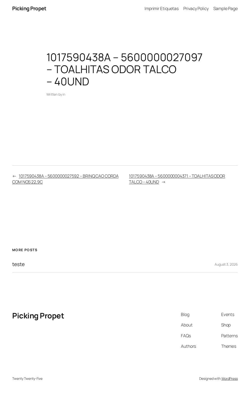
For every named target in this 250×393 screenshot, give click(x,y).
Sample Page (225, 8)
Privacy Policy (196, 8)
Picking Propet (29, 8)
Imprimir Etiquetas (162, 8)
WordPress (229, 378)
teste (18, 264)
